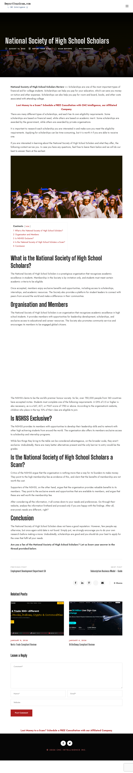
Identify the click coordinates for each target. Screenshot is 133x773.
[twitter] (69, 743)
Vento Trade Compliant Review (23, 644)
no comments (86, 49)
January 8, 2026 (19, 640)
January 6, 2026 (78, 640)
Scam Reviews (65, 49)
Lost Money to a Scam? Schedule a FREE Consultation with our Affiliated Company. (66, 730)
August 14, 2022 (17, 49)
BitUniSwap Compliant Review (82, 644)
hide (27, 226)
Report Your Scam (41, 49)
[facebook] (63, 743)
